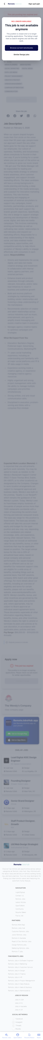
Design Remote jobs (19, 945)
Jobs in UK (19, 1010)
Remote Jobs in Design (16, 970)
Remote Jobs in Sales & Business (20, 987)
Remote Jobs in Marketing (17, 964)
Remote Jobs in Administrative (19, 991)
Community (20, 909)
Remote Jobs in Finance (17, 974)
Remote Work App (18, 925)
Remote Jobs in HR (15, 977)
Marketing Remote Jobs (20, 948)
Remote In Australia (19, 938)
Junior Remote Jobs (19, 935)
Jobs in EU (19, 1003)
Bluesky (18, 1029)
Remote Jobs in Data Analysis (18, 984)
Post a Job (19, 916)
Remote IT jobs (17, 951)
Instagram (19, 1022)
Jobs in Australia (21, 1006)
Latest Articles (21, 902)
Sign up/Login (34, 4)
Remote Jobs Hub (18, 928)
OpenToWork (20, 906)
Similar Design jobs (21, 54)
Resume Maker (21, 912)
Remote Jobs (20, 899)
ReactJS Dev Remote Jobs (21, 941)
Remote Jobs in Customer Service (20, 967)
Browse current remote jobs (21, 48)
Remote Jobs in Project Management (21, 981)
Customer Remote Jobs (20, 931)
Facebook (19, 1019)
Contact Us (20, 896)
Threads (18, 1025)
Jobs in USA (19, 1000)
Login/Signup (20, 892)
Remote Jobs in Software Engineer (20, 960)
